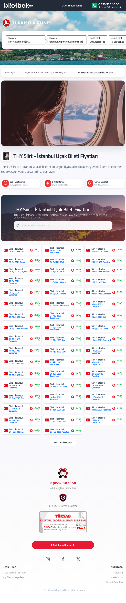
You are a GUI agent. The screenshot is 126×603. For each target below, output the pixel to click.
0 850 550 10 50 (108, 4)
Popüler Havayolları (13, 577)
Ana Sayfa (10, 72)
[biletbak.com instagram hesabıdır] (48, 559)
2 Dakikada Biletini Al (63, 545)
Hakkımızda (117, 577)
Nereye (53, 38)
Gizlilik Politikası (115, 582)
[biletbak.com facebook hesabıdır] (63, 559)
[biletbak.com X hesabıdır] (78, 559)
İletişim (119, 572)
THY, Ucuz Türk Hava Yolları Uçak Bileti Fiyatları (45, 72)
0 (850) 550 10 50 (63, 483)
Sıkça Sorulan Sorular (14, 572)
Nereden (12, 38)
